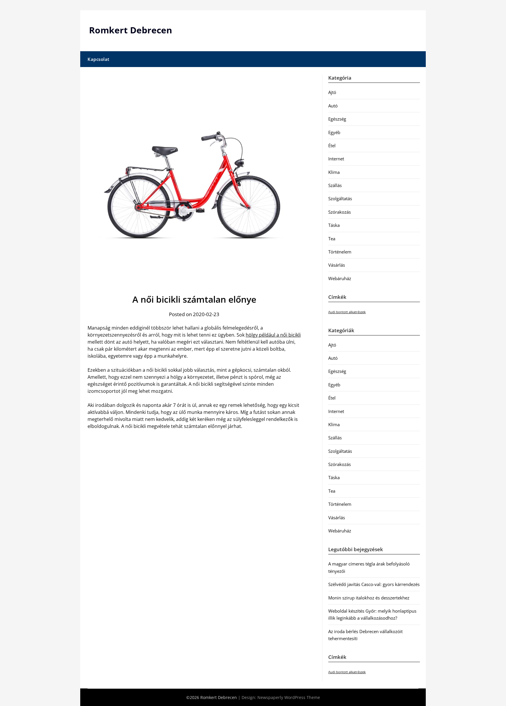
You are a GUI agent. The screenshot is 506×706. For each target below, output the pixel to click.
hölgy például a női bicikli (273, 335)
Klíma (334, 172)
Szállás (335, 185)
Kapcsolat (99, 59)
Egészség (337, 119)
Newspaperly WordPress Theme (288, 697)
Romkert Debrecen (130, 30)
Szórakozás (339, 212)
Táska (334, 225)
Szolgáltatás (340, 198)
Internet (336, 159)
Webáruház (339, 278)
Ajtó (332, 92)
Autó (333, 106)
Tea (331, 238)
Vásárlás (336, 265)
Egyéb (334, 132)
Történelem (339, 252)
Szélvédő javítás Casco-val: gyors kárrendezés (374, 584)
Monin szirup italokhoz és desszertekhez (368, 598)
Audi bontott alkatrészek (347, 312)
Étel (332, 145)
